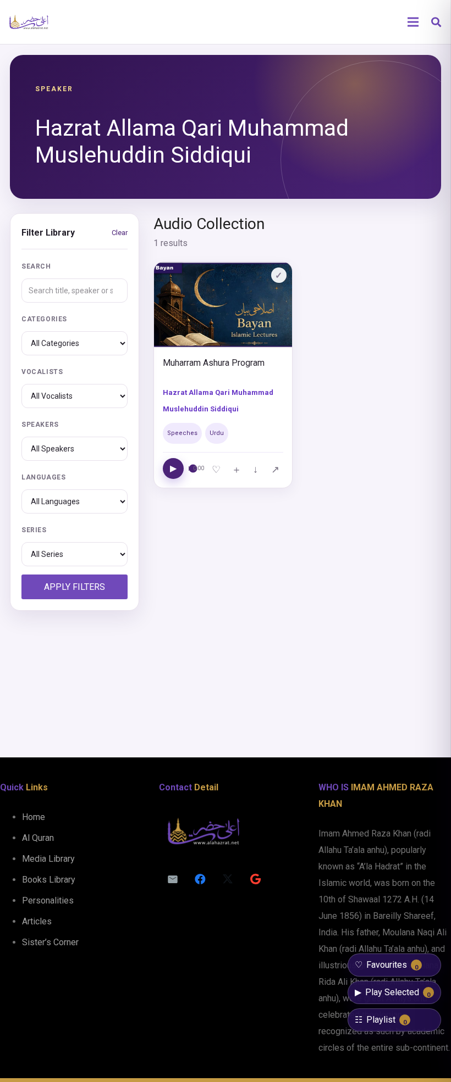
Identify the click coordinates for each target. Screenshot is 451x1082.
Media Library (48, 859)
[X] (227, 879)
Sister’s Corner (50, 942)
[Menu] (413, 22)
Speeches (182, 433)
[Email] (172, 879)
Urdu (217, 433)
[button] (436, 22)
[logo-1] (28, 22)
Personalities (48, 900)
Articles (37, 921)
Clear (120, 232)
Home (33, 817)
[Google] (255, 879)
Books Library (48, 879)
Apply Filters (74, 587)
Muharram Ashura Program (214, 363)
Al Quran (38, 838)
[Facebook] (200, 879)
